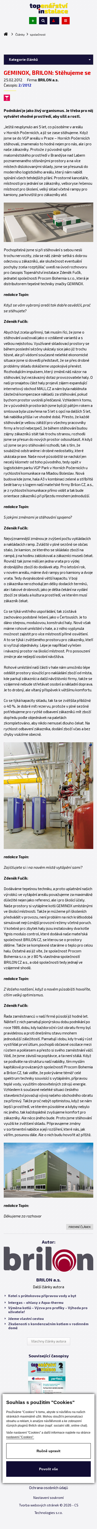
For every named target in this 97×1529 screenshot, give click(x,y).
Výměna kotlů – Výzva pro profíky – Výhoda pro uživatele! (48, 1310)
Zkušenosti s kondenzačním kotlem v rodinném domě (48, 1326)
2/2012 (24, 85)
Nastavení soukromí (48, 1498)
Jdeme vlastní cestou (26, 1319)
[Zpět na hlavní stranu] (48, 8)
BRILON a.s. (48, 1279)
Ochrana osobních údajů (48, 1487)
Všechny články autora (48, 1341)
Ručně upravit (48, 1451)
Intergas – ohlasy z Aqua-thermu (35, 1303)
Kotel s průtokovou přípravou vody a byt (42, 1296)
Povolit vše (48, 1469)
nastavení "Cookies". (20, 1437)
